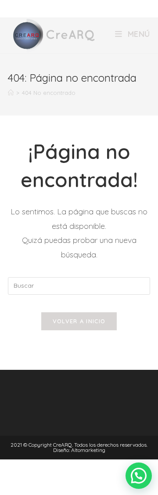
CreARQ (62, 444)
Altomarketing (88, 450)
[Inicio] (11, 92)
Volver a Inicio (79, 321)
